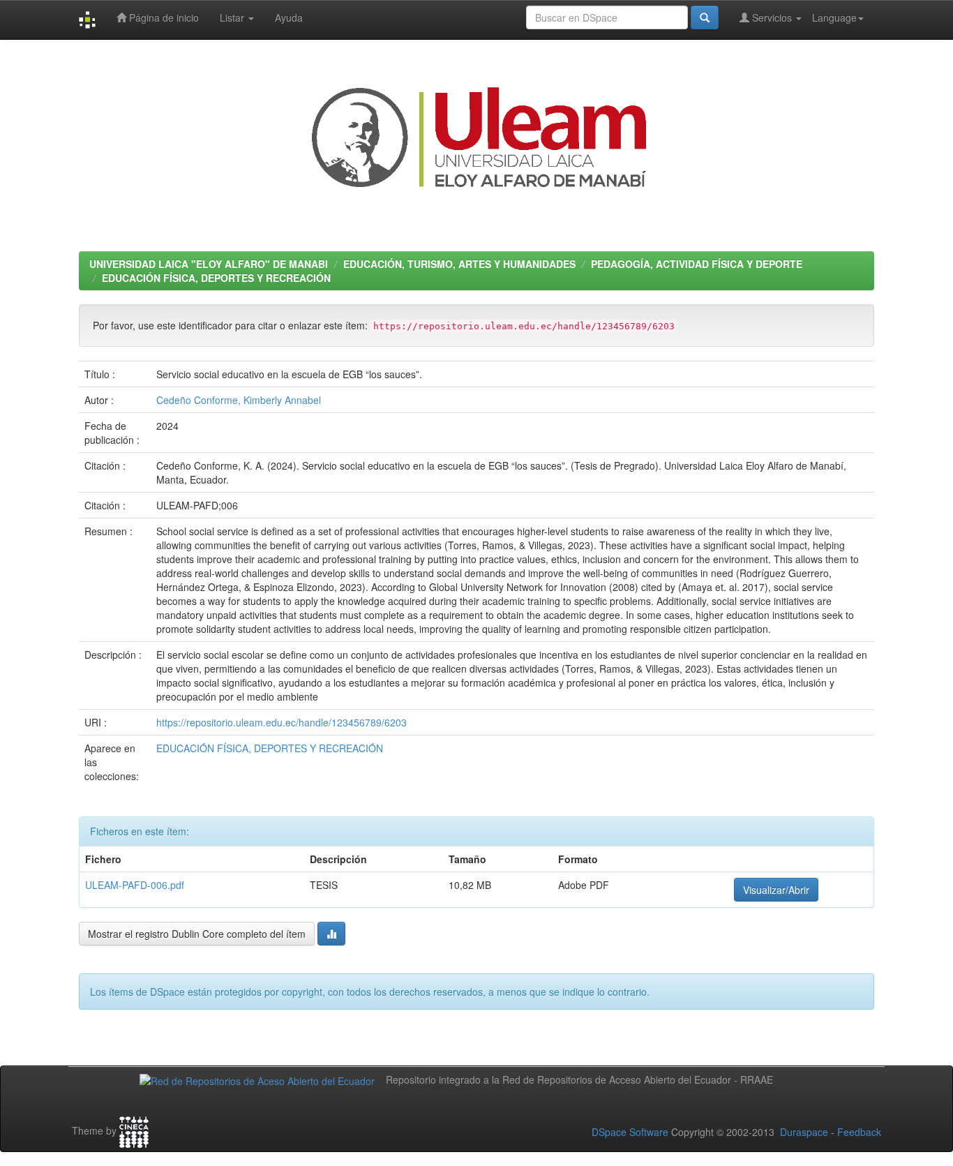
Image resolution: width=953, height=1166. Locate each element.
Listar (233, 17)
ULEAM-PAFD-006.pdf (134, 885)
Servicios (772, 17)
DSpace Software (630, 1132)
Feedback (859, 1132)
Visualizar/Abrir (776, 890)
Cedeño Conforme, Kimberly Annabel (238, 400)
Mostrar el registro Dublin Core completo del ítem (197, 934)
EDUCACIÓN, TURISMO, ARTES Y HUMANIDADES (459, 264)
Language (834, 17)
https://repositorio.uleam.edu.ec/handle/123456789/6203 (281, 722)
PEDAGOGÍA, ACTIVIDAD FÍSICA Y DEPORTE (696, 264)
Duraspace (804, 1132)
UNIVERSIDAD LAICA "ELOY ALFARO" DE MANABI (208, 264)
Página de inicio (162, 17)
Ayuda (289, 17)
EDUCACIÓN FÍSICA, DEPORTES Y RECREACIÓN (216, 278)
